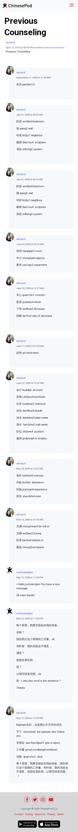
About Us (40, 814)
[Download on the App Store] (49, 824)
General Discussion (54, 47)
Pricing (29, 814)
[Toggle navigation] (71, 5)
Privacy (51, 814)
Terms (60, 814)
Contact (19, 814)
